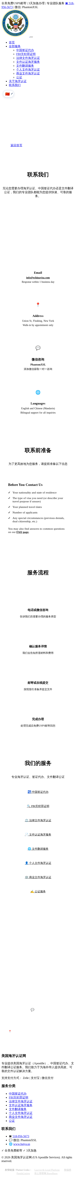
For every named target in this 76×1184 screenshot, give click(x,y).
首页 (12, 42)
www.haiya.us (21, 1144)
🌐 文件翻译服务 (38, 848)
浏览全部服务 (56, 145)
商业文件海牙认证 (28, 73)
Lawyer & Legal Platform (47, 1169)
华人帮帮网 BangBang (46, 1173)
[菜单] (31, 36)
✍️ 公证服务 (38, 891)
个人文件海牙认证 (28, 69)
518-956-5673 (38, 226)
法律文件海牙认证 (28, 57)
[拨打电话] (4, 1180)
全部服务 (15, 46)
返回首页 (16, 145)
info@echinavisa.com (38, 277)
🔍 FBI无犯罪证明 (38, 806)
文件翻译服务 (25, 65)
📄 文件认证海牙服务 (38, 834)
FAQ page (22, 532)
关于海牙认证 (18, 81)
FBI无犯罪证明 (26, 54)
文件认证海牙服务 (28, 61)
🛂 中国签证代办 (38, 791)
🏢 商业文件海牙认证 (38, 877)
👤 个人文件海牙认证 (38, 862)
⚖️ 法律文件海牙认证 (38, 820)
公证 (19, 77)
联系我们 (15, 85)
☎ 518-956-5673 (35, 145)
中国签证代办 (25, 50)
